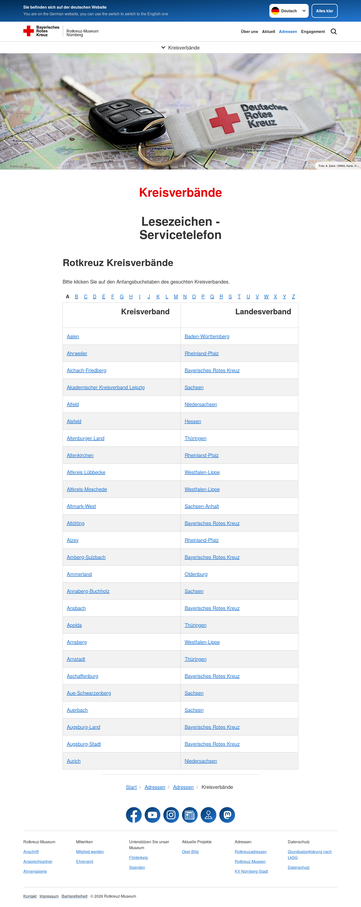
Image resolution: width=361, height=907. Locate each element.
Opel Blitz (190, 851)
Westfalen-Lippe (202, 472)
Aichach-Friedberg (86, 370)
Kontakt (30, 896)
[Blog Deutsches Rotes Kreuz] (190, 815)
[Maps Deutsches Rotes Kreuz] (208, 815)
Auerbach (77, 709)
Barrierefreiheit (74, 896)
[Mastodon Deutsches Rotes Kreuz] (227, 815)
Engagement (313, 31)
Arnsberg (77, 641)
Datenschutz (299, 867)
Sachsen (194, 387)
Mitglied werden (90, 851)
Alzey (73, 539)
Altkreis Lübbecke (86, 472)
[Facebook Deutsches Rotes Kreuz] (134, 815)
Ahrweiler (77, 353)
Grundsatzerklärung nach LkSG (310, 854)
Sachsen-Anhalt (202, 505)
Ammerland (79, 573)
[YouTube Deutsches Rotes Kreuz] (152, 815)
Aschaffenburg (82, 675)
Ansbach (76, 607)
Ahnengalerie (35, 871)
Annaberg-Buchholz (88, 590)
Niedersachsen (201, 404)
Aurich (74, 760)
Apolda (74, 624)
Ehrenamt (84, 861)
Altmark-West (81, 505)
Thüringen (196, 438)
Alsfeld (74, 421)
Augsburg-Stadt (84, 743)
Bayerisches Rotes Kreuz (212, 370)
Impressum (49, 896)
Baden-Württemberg (207, 336)
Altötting (75, 522)
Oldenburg (196, 573)
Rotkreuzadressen (251, 851)
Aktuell (268, 31)
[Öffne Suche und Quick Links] (334, 31)
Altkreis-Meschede (87, 489)
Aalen (73, 336)
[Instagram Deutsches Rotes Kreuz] (171, 815)
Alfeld (73, 404)
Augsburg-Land (83, 726)
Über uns (249, 31)
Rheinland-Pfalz (202, 353)
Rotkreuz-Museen (250, 861)
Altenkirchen (80, 455)
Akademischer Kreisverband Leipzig (106, 387)
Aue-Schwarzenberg (89, 692)
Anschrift (31, 851)
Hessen (193, 421)
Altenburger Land (85, 438)
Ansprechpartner (37, 861)
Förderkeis (138, 857)
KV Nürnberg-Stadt (251, 871)
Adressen (288, 31)
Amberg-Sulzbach (86, 556)
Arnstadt (76, 658)
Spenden (137, 867)
